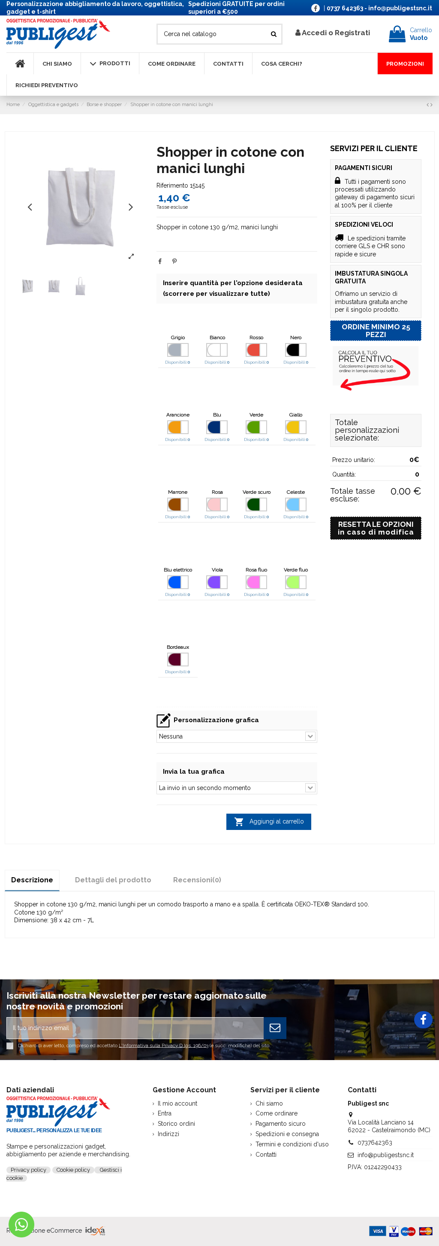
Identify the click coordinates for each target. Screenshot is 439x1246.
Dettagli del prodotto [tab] (113, 880)
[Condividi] (160, 261)
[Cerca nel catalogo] (274, 34)
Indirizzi (168, 1134)
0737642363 (375, 1142)
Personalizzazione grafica (216, 720)
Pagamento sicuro (281, 1123)
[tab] (197, 880)
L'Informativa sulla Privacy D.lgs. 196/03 (163, 1045)
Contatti (266, 1154)
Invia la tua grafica (194, 771)
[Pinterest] (174, 261)
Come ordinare (277, 1113)
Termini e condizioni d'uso (292, 1144)
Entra (164, 1113)
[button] (30, 206)
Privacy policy (28, 1170)
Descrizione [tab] (32, 880)
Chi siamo (269, 1103)
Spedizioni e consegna (287, 1134)
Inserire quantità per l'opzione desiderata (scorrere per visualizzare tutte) (233, 288)
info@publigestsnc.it (386, 1155)
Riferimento (172, 185)
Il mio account (177, 1103)
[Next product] (431, 104)
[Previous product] (428, 104)
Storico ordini (176, 1123)
